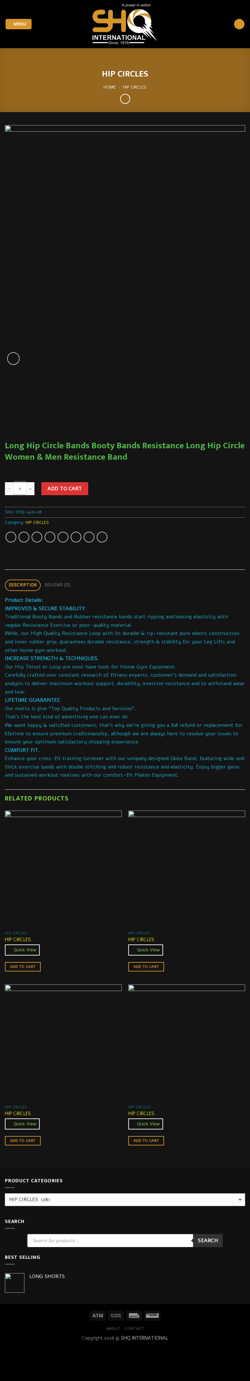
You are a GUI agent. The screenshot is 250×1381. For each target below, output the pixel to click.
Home (110, 87)
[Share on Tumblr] (102, 537)
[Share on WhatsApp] (11, 537)
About (113, 1328)
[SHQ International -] (125, 24)
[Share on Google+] (76, 537)
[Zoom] (13, 358)
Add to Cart (65, 488)
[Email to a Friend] (50, 537)
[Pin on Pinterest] (63, 537)
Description (23, 585)
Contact (134, 1328)
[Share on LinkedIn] (89, 537)
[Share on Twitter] (37, 537)
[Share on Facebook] (24, 537)
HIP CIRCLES (134, 87)
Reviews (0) (58, 585)
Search (208, 1240)
